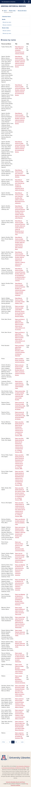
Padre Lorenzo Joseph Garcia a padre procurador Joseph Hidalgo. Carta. (19, 385)
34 (9, 742)
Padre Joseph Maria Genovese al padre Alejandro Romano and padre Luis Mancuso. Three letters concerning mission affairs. (20, 691)
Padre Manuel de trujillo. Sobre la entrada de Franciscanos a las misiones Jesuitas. (19, 50)
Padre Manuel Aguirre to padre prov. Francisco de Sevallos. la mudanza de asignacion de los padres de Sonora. (19, 185)
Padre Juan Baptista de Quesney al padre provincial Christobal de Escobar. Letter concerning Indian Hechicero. (20, 599)
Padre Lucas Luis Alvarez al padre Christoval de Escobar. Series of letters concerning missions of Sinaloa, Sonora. (20, 370)
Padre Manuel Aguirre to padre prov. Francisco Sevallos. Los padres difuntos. (20, 173)
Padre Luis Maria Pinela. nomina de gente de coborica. (20, 360)
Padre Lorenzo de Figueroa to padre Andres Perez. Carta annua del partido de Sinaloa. (20, 406)
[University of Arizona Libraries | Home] (15, 757)
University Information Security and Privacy (15, 782)
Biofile (3, 19)
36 (16, 742)
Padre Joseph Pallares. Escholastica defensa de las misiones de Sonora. (20, 679)
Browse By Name (22, 10)
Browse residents (7, 25)
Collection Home (6, 16)
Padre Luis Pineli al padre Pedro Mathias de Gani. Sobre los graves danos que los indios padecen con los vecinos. (20, 324)
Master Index (12, 10)
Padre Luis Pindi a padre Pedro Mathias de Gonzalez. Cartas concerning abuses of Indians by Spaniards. (20, 350)
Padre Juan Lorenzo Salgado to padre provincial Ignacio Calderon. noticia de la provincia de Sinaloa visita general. (20, 532)
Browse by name (7, 22)
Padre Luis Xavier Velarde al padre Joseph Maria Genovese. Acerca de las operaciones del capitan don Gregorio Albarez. (20, 311)
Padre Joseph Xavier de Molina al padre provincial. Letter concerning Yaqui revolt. (20, 611)
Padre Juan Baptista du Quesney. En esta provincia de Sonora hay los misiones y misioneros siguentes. (20, 570)
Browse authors (7, 30)
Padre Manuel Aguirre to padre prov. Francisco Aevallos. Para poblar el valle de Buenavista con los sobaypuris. (20, 198)
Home (5, 10)
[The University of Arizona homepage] (8, 2)
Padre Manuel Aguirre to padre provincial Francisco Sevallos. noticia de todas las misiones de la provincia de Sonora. (20, 61)
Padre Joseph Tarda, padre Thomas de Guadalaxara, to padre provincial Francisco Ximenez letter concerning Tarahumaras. (20, 622)
